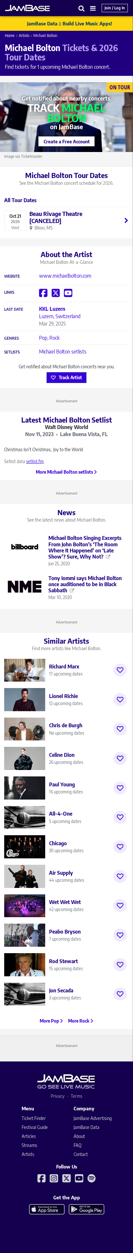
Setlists (12, 352)
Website (12, 276)
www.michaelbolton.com (65, 276)
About (79, 1136)
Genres (11, 338)
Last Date (13, 309)
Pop (43, 338)
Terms (76, 1096)
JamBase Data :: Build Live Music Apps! (69, 23)
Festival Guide (35, 1127)
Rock (54, 338)
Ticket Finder (34, 1118)
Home (10, 35)
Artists (24, 35)
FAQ (77, 1145)
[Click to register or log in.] (120, 670)
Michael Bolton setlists (63, 351)
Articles (29, 1136)
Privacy (58, 1096)
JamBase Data (86, 1127)
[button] (82, 8)
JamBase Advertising (93, 1118)
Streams (29, 1145)
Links (9, 292)
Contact (81, 1154)
